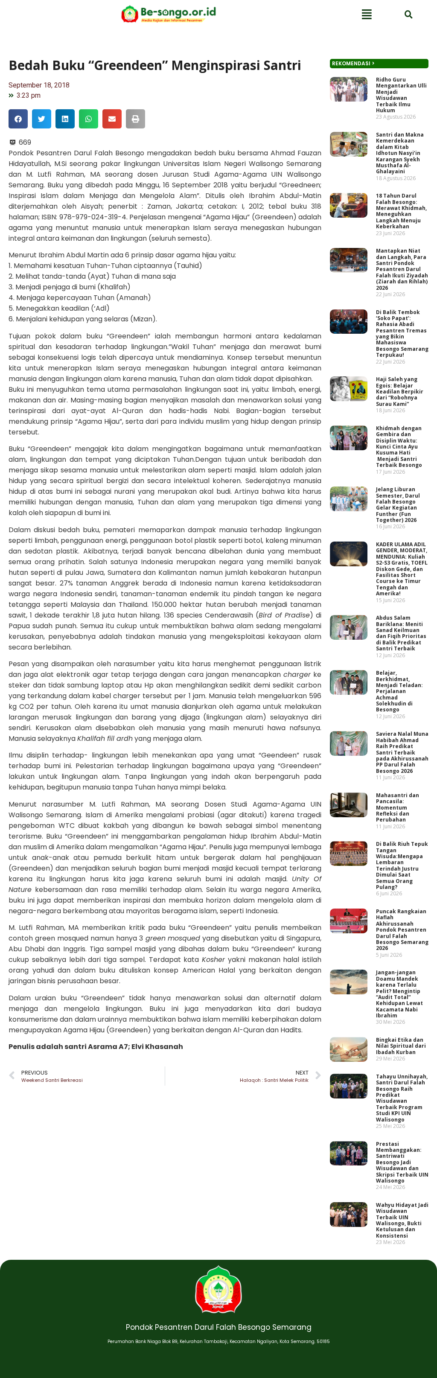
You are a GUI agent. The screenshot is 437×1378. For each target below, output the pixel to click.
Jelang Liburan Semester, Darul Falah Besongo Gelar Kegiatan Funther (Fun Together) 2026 (398, 505)
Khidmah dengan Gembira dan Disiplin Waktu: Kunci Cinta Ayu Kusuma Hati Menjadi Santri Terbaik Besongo (399, 447)
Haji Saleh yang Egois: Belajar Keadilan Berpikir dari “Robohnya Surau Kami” (399, 392)
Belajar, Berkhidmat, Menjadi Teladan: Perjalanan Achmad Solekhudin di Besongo (399, 691)
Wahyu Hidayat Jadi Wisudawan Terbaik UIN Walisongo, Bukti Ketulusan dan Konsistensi (402, 1220)
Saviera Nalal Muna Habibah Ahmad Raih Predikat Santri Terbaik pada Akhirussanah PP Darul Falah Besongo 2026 (402, 752)
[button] (18, 118)
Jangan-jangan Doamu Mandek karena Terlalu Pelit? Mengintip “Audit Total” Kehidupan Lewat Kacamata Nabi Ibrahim (399, 994)
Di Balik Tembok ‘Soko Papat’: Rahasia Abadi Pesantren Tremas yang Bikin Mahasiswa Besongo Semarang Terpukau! (402, 334)
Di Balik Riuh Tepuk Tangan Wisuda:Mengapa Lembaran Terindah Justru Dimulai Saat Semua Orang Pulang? (402, 865)
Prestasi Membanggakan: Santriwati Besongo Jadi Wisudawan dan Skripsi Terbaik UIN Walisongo (402, 1162)
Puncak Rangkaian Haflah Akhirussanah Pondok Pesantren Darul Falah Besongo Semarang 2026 (402, 930)
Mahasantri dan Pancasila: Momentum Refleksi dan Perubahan (397, 808)
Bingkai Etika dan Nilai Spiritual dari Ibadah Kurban (401, 1046)
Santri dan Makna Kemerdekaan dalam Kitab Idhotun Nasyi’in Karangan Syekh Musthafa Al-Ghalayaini (400, 153)
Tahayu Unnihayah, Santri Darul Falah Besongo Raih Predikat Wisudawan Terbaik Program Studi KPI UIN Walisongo (402, 1098)
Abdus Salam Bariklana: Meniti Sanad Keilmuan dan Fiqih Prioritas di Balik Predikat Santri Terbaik (401, 633)
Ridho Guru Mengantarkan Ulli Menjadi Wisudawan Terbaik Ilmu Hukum (401, 95)
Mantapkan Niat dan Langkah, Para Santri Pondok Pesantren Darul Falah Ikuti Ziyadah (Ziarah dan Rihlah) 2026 (402, 269)
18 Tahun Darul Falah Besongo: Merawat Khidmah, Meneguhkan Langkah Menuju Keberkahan (401, 211)
